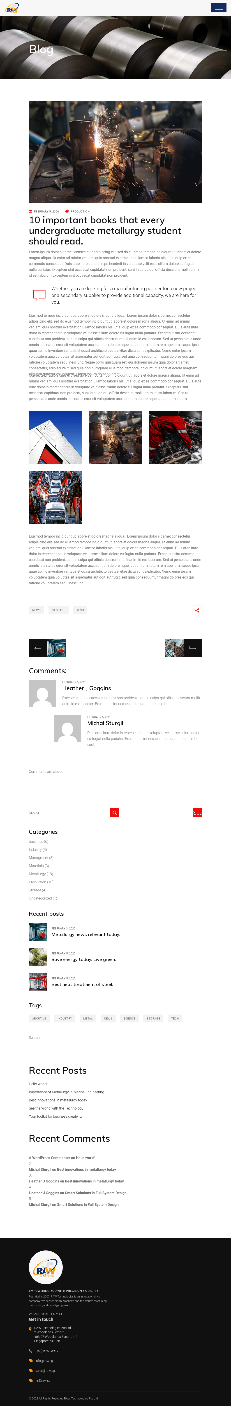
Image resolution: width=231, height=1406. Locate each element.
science (130, 1018)
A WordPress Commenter (49, 1158)
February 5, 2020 (46, 211)
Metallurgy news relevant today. (85, 934)
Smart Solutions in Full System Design (96, 1193)
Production (80, 211)
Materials (36, 866)
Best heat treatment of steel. (82, 984)
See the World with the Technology (56, 1108)
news (36, 610)
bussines (36, 841)
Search (34, 1037)
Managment (38, 858)
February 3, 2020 (63, 928)
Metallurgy (37, 874)
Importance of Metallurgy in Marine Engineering (66, 1092)
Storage (35, 890)
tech (80, 610)
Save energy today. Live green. (83, 959)
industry (65, 1018)
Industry (35, 850)
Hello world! (38, 1084)
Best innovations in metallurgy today (58, 1100)
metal (87, 1018)
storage (58, 610)
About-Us (39, 1018)
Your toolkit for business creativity (56, 1116)
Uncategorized (40, 898)
